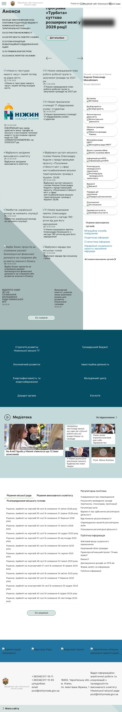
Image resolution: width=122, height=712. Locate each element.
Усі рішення (41, 612)
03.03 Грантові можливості (17, 33)
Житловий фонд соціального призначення (95, 543)
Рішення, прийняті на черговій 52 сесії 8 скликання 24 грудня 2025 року (42, 533)
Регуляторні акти (89, 508)
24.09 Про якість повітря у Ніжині (20, 37)
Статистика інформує (97, 241)
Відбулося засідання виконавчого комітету (16, 162)
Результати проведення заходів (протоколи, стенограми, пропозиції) (99, 502)
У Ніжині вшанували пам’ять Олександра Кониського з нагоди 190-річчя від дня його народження (60, 233)
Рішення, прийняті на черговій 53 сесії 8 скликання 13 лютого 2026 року (39, 527)
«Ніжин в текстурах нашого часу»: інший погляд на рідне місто (19, 85)
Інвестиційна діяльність (95, 364)
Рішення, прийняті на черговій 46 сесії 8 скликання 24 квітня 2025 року (42, 573)
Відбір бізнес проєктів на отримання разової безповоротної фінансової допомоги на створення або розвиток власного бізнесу (19, 271)
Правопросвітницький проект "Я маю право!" (99, 553)
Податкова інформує (96, 237)
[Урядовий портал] (72, 649)
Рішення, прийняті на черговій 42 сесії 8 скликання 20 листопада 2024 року (41, 599)
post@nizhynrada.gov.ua (45, 690)
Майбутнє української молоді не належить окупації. (20, 220)
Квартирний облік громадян (94, 548)
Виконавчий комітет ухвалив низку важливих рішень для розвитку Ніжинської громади (63, 297)
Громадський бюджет (95, 347)
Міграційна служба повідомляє (95, 232)
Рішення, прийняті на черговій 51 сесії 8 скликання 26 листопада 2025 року (41, 539)
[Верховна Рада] (42, 649)
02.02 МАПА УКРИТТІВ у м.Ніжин (18, 56)
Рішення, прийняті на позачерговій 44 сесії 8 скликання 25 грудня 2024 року (42, 587)
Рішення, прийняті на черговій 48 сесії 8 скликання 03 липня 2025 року (42, 561)
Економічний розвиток (26, 364)
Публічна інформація (91, 571)
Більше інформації (92, 84)
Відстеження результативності (96, 518)
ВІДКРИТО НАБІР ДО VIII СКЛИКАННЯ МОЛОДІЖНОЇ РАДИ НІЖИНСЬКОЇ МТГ (12, 296)
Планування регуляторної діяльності (99, 529)
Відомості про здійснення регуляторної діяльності (100, 513)
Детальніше (57, 37)
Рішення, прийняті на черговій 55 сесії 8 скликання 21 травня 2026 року (42, 513)
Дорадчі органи (27, 395)
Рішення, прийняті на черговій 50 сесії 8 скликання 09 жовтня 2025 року (40, 547)
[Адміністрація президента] (17, 652)
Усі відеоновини (105, 417)
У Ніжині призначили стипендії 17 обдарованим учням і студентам (60, 116)
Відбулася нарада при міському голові (60, 257)
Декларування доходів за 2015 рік (97, 563)
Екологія (95, 395)
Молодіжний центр (95, 378)
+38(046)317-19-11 (42, 676)
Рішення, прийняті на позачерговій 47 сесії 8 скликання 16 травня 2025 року (42, 567)
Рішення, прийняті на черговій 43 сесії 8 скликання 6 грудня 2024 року (41, 593)
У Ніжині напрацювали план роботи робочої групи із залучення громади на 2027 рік (60, 89)
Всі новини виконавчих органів (99, 259)
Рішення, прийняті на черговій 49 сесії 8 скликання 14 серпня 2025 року (39, 555)
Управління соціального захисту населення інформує (98, 248)
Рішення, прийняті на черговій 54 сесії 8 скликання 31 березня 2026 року (40, 519)
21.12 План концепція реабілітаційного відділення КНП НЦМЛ (20, 44)
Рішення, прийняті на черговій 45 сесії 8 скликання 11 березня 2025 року (40, 579)
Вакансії (85, 559)
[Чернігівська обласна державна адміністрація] (105, 652)
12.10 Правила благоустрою (17, 51)
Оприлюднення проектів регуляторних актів (100, 524)
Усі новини (41, 317)
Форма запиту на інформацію (95, 567)
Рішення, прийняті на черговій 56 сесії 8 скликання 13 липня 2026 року (41, 509)
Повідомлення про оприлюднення (97, 497)
